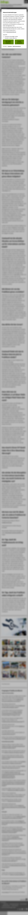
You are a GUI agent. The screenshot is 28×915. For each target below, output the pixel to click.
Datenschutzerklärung (11, 32)
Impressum (10, 46)
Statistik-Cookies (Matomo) (11, 38)
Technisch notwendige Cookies (11, 36)
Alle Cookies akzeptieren (8, 42)
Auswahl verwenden (19, 42)
